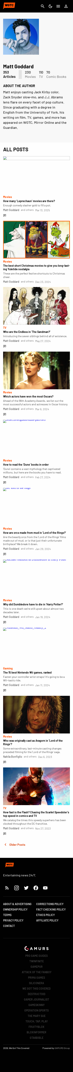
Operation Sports (36, 1010)
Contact (9, 926)
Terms (7, 915)
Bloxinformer (36, 1032)
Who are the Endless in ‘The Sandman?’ (26, 331)
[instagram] (16, 888)
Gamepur (37, 966)
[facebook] (36, 888)
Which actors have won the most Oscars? (28, 396)
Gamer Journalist (36, 999)
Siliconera (36, 983)
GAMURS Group (62, 1048)
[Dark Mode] (50, 6)
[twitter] (26, 888)
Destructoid (36, 994)
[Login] (66, 6)
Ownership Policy (15, 909)
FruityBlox (36, 1026)
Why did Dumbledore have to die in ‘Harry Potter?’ (33, 604)
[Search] (43, 6)
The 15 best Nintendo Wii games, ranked (27, 672)
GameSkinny (36, 1005)
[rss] (7, 888)
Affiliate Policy (47, 920)
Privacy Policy (13, 920)
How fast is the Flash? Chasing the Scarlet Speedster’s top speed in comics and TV (36, 814)
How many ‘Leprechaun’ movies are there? (29, 201)
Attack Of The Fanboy (36, 972)
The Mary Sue (37, 1016)
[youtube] (45, 888)
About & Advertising (17, 904)
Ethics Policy (45, 915)
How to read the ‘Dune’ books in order (26, 464)
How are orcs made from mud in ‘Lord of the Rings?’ (34, 532)
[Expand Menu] (58, 6)
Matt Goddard (11, 210)
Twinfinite (36, 961)
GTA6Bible (36, 1037)
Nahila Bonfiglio (12, 756)
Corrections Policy (49, 904)
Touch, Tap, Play (37, 1021)
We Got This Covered (36, 988)
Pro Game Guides (36, 955)
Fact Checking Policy (51, 909)
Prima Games (36, 977)
